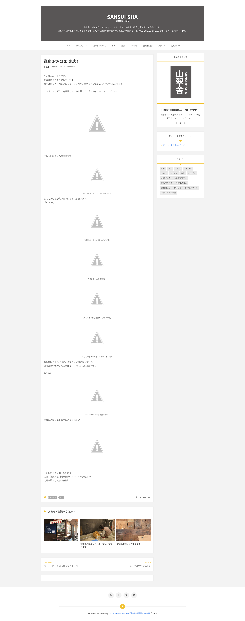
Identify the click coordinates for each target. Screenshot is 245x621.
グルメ (164, 173)
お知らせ (177, 188)
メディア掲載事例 (168, 193)
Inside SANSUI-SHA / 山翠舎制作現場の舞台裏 (130, 613)
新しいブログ (81, 45)
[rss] (111, 595)
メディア (162, 45)
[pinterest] (184, 123)
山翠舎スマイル (191, 188)
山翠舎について (99, 45)
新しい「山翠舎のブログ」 (174, 145)
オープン (191, 173)
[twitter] (180, 123)
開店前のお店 (166, 183)
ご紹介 (178, 168)
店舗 (123, 45)
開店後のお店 (181, 183)
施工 (61, 497)
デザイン (53, 497)
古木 (113, 45)
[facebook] (176, 123)
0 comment (70, 67)
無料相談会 (148, 45)
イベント (134, 45)
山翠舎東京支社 (180, 178)
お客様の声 (175, 45)
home (68, 45)
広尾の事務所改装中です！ (129, 544)
